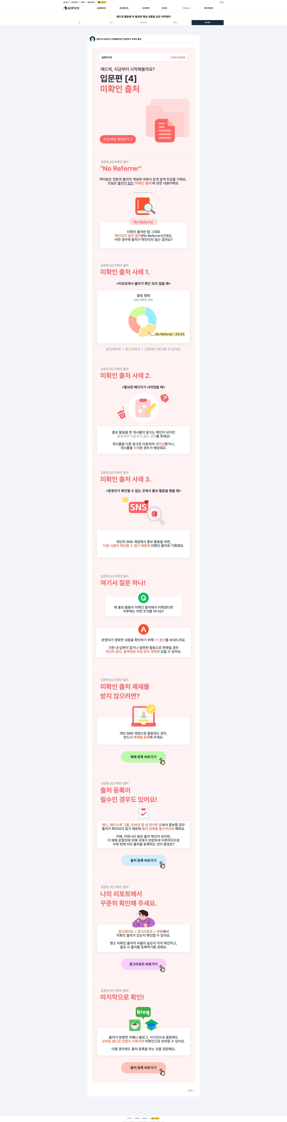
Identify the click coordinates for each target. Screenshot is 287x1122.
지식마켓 (145, 8)
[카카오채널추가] (101, 2)
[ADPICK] (80, 8)
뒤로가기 (190, 1091)
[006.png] (143, 617)
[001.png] (143, 99)
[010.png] (143, 1031)
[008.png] (143, 824)
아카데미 (207, 22)
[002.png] (143, 202)
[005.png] (143, 513)
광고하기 (66, 2)
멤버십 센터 (91, 2)
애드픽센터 (208, 8)
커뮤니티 (186, 8)
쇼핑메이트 (101, 8)
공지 (111, 22)
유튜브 (83, 2)
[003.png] (143, 306)
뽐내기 (176, 22)
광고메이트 (124, 8)
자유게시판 (143, 22)
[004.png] (143, 409)
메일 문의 (145, 1118)
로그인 (222, 2)
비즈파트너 (74, 2)
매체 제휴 (137, 1118)
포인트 (164, 8)
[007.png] (143, 720)
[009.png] (143, 927)
